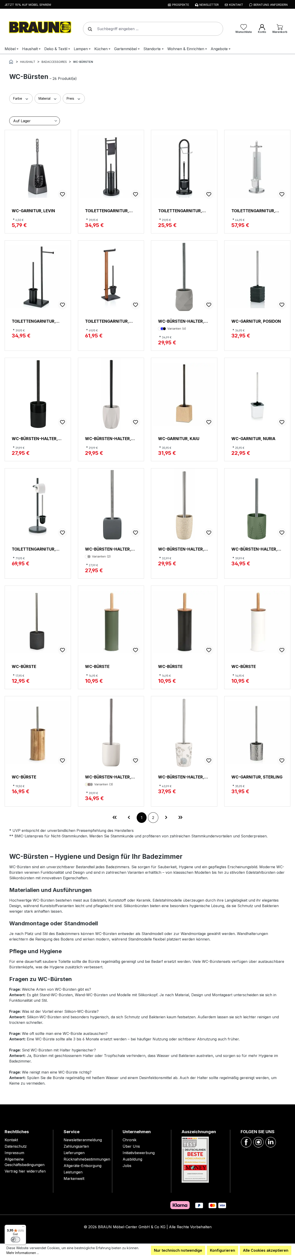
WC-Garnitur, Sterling (257, 777)
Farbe (18, 98)
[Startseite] (11, 61)
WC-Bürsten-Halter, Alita (108, 777)
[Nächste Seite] (166, 817)
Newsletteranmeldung (83, 1140)
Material (44, 98)
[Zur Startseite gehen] (39, 28)
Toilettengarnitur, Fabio (180, 211)
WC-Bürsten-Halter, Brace (254, 549)
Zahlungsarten (76, 1146)
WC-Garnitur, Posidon (256, 321)
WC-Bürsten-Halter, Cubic (108, 549)
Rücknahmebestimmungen (87, 1159)
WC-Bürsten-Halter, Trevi (108, 438)
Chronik (129, 1140)
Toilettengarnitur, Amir (107, 321)
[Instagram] (258, 1142)
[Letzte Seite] (180, 817)
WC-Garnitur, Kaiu (178, 438)
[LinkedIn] (270, 1142)
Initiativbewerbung (139, 1152)
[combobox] (153, 29)
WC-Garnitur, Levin (33, 211)
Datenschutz (16, 1146)
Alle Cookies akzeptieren (265, 1250)
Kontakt (11, 1140)
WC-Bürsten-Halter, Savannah (181, 777)
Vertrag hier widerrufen (25, 1171)
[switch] (15, 1239)
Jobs (127, 1165)
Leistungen (73, 1172)
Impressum (14, 1152)
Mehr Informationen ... (22, 1253)
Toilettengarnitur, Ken (253, 211)
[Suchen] (89, 29)
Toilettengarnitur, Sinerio (34, 549)
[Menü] (23, 1227)
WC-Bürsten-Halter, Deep (35, 438)
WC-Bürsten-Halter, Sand (181, 549)
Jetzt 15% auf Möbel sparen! (28, 4)
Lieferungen (74, 1152)
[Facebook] (246, 1142)
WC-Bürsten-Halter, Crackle (181, 321)
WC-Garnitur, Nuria (253, 438)
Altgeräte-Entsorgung (82, 1165)
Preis (71, 98)
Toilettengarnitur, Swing (107, 211)
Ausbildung (132, 1159)
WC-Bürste (24, 666)
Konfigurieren (222, 1250)
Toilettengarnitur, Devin (34, 321)
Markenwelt (74, 1178)
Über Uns (131, 1146)
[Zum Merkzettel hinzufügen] (62, 194)
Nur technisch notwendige (178, 1250)
